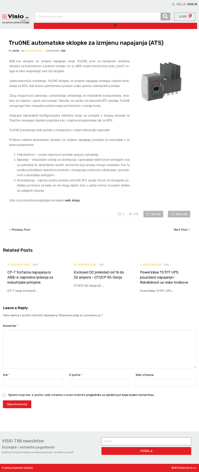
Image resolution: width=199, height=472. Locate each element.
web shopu (72, 200)
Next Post (181, 229)
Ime (6, 375)
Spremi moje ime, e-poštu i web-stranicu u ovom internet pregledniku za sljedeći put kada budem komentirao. (81, 395)
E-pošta (75, 375)
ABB (63, 50)
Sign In (192, 4)
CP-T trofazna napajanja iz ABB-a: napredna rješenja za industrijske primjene (30, 277)
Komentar (10, 326)
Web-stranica (145, 375)
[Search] (165, 16)
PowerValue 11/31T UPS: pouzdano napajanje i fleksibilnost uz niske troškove (164, 277)
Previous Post (20, 229)
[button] (115, 25)
